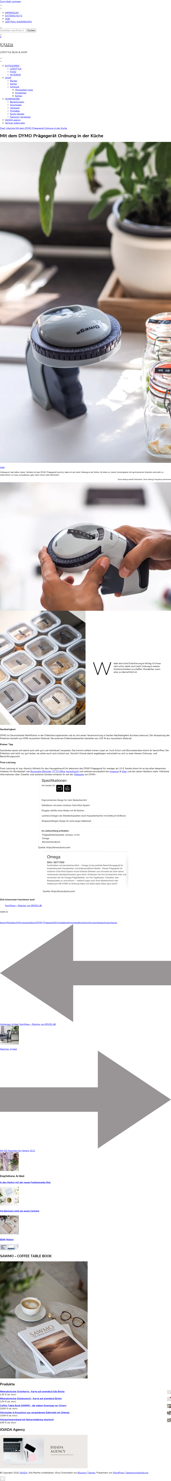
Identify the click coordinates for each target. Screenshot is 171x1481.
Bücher (13, 80)
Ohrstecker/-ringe (24, 89)
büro (33, 922)
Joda (2, 467)
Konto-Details (17, 113)
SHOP (8, 77)
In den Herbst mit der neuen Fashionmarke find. (25, 1182)
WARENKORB (12, 98)
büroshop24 (72, 771)
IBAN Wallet (7, 1239)
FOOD (13, 71)
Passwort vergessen (20, 116)
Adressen (15, 107)
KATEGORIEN (12, 65)
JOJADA (6, 44)
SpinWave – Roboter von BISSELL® (23, 905)
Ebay (124, 771)
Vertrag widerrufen (15, 122)
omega (98, 922)
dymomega (73, 922)
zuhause (113, 922)
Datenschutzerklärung (136, 1472)
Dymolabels (61, 922)
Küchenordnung (87, 922)
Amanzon (114, 771)
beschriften (6, 922)
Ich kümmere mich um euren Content (19, 1210)
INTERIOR (15, 74)
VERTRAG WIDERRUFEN (18, 21)
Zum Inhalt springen (10, 1)
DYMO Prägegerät (45, 922)
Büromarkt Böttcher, (41, 771)
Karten (13, 83)
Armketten (20, 92)
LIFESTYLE (16, 68)
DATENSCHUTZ (13, 15)
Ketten (18, 95)
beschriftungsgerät (21, 922)
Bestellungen (17, 101)
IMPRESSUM (12, 12)
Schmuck (14, 86)
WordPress (118, 1472)
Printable (15, 110)
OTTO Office (58, 771)
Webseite (79, 774)
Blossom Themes (86, 1472)
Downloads (16, 104)
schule (105, 922)
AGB (7, 18)
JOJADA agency (13, 119)
